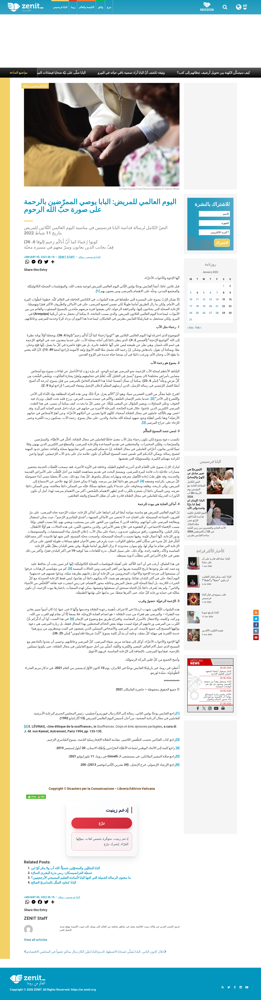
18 (197, 306)
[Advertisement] (130, 41)
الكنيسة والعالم (86, 7)
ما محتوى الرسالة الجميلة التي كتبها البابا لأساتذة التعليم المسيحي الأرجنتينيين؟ (81, 877)
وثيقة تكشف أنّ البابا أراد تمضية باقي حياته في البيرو (96, 72)
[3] (144, 422)
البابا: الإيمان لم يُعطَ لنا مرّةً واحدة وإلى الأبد (196, 504)
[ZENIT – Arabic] (29, 7)
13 (210, 299)
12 (203, 299)
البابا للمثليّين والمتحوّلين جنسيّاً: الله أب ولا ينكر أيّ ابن (65, 868)
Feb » (198, 327)
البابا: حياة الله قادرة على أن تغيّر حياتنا (216, 560)
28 (217, 312)
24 (190, 312)
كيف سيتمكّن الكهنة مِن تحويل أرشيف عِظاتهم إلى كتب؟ (178, 72)
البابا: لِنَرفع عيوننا (210, 612)
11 (197, 299)
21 (217, 306)
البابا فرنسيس (60, 7)
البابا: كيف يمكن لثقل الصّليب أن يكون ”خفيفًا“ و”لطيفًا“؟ (216, 578)
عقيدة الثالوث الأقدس (213, 630)
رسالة (26, 86)
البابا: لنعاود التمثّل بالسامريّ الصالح (53, 882)
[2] (152, 398)
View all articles (35, 940)
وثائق (100, 7)
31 (190, 319)
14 (217, 299)
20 (210, 306)
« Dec (190, 327)
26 (203, 312)
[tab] (199, 662)
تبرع (109, 7)
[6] (72, 619)
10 (190, 299)
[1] (98, 291)
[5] (70, 568)
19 (203, 306)
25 (197, 312)
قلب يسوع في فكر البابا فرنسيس (214, 596)
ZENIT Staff (66, 257)
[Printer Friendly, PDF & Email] (36, 797)
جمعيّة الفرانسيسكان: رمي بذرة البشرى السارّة (61, 873)
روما (73, 7)
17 (190, 306)
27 (210, 312)
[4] (142, 481)
